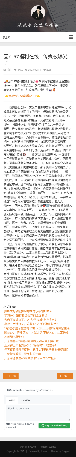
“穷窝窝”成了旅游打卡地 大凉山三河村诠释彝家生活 (37, 328)
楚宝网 (6, 37)
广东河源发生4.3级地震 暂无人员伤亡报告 (30, 358)
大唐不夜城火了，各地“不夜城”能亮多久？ (31, 319)
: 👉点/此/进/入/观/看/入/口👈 (22, 96)
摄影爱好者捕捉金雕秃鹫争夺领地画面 (28, 311)
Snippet (66, 451)
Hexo (44, 451)
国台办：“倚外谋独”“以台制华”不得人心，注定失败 (36, 332)
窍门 (9, 69)
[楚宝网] (38, 12)
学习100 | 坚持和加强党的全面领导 (25, 315)
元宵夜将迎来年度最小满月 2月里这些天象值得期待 (36, 349)
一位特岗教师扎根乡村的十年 (22, 354)
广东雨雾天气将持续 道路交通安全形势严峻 (31, 341)
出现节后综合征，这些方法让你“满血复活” (31, 324)
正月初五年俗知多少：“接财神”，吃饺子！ (31, 345)
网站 (20, 69)
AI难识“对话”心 (14, 337)
